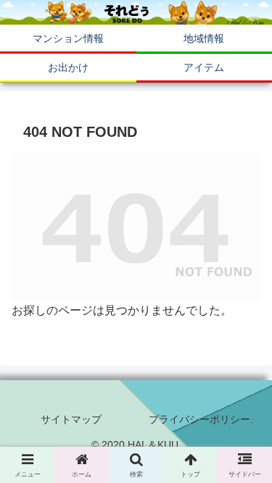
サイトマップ (71, 419)
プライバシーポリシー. (201, 419)
